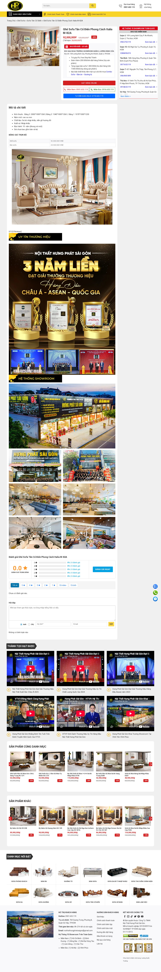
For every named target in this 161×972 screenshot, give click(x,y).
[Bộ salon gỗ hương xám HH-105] (52, 816)
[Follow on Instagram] (128, 916)
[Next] (151, 769)
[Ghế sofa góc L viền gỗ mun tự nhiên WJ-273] (52, 761)
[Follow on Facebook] (125, 916)
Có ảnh (73, 585)
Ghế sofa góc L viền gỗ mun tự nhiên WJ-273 (50, 775)
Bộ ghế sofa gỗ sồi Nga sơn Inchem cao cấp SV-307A (80, 829)
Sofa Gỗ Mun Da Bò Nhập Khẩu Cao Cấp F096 (137, 829)
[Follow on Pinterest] (138, 916)
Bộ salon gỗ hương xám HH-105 (50, 828)
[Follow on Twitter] (135, 916)
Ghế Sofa (21, 21)
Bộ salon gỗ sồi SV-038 (18, 828)
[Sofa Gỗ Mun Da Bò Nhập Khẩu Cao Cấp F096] (138, 816)
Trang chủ (11, 21)
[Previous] (10, 769)
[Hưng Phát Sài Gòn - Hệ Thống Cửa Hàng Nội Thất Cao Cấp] (22, 5)
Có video (62, 585)
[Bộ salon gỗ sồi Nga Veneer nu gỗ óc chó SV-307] (109, 816)
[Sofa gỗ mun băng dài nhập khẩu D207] (138, 761)
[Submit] (92, 5)
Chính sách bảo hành (78, 14)
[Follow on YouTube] (142, 916)
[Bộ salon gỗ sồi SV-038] (23, 816)
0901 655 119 (129, 7)
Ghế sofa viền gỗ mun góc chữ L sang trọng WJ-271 (22, 775)
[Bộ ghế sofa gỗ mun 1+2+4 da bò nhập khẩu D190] (80, 761)
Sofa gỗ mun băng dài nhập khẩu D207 (137, 775)
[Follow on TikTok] (132, 916)
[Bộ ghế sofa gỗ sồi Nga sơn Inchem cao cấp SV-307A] (80, 816)
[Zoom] (10, 63)
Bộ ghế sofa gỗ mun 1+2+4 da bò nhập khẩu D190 (79, 775)
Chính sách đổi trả (99, 14)
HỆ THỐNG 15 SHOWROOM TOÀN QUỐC (138, 28)
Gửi (111, 624)
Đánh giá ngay (102, 569)
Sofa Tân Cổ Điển (34, 21)
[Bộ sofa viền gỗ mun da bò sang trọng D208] (109, 761)
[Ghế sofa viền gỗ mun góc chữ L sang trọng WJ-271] (23, 761)
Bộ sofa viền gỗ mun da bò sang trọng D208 (108, 775)
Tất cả (14, 585)
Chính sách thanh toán (55, 14)
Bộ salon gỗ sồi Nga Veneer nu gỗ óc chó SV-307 (108, 829)
